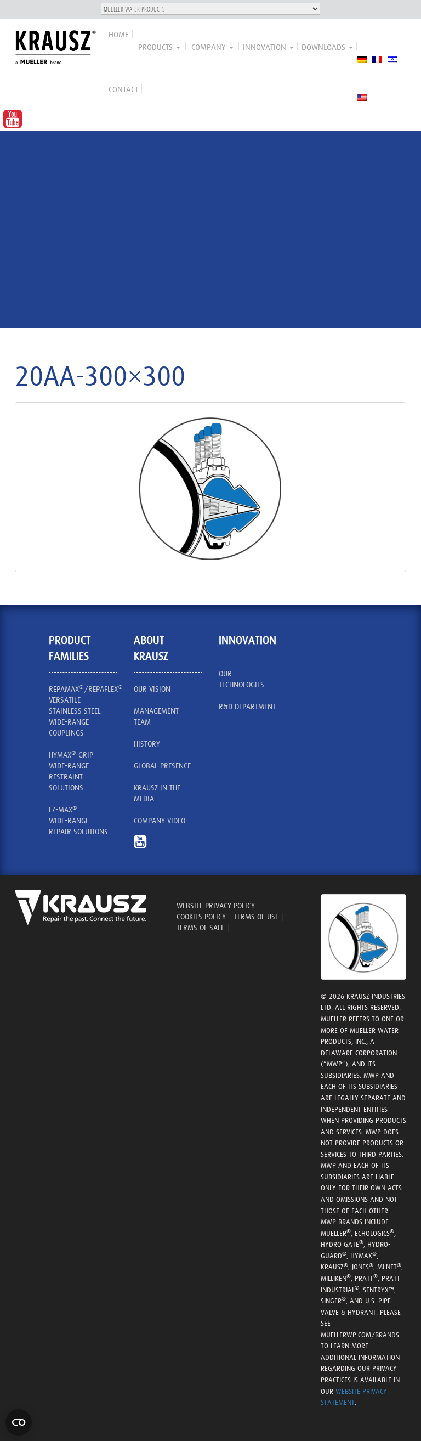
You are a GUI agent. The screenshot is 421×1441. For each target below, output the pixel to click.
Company (209, 47)
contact (123, 89)
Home (119, 34)
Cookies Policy (201, 916)
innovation (265, 47)
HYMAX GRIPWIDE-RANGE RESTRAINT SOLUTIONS (71, 770)
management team (156, 716)
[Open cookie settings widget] (18, 1422)
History (147, 743)
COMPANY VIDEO (159, 820)
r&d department (247, 706)
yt (144, 846)
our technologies (241, 679)
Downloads (324, 47)
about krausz (151, 648)
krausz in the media (157, 793)
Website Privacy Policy (216, 905)
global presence (162, 765)
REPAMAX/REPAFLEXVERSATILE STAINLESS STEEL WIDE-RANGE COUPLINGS (83, 710)
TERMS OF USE (256, 916)
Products (156, 47)
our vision (152, 689)
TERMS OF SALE (200, 927)
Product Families (70, 648)
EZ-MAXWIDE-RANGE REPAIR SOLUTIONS (78, 820)
